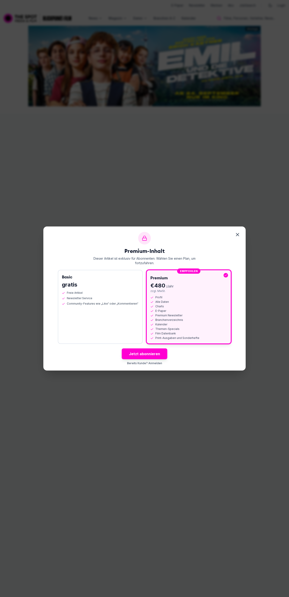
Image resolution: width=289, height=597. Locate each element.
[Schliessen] (237, 234)
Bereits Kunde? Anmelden (144, 363)
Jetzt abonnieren (144, 354)
